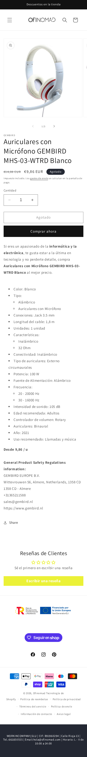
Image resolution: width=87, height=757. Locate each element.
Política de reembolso (34, 699)
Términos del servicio (32, 706)
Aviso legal (64, 714)
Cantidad (10, 190)
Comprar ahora (43, 231)
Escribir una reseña (43, 580)
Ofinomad (39, 693)
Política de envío (61, 706)
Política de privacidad (67, 699)
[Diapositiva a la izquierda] (33, 126)
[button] (9, 20)
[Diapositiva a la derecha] (54, 126)
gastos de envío (39, 178)
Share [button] (13, 522)
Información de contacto (36, 714)
